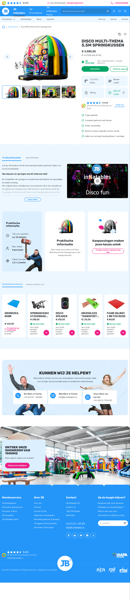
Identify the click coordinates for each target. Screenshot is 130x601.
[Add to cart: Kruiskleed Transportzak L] (97, 332)
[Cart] (125, 11)
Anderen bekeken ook (35, 284)
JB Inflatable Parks (51, 11)
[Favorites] (119, 11)
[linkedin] (74, 535)
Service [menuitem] (114, 19)
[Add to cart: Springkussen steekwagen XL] (46, 332)
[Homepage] (5, 11)
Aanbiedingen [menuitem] (26, 19)
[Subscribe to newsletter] (124, 523)
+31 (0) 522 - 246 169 (75, 523)
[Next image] (70, 57)
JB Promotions (35, 11)
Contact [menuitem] (125, 19)
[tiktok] (93, 535)
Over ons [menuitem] (101, 19)
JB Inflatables (19, 11)
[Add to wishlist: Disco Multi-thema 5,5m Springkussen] (125, 34)
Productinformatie (12, 158)
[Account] (114, 11)
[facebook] (68, 535)
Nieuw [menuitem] (39, 19)
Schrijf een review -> (15, 558)
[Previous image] (7, 57)
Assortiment (13, 27)
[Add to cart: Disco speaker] (72, 332)
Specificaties (32, 158)
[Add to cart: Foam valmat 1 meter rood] (123, 332)
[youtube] (81, 535)
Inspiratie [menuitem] (50, 19)
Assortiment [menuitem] (7, 19)
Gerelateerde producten (12, 284)
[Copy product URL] (119, 34)
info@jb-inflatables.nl (75, 527)
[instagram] (87, 535)
